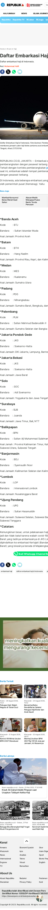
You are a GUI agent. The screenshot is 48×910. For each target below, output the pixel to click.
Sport (41, 855)
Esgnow (3, 862)
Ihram (9, 49)
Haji (15, 49)
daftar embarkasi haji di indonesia (29, 571)
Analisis (23, 855)
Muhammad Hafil (11, 66)
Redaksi (23, 878)
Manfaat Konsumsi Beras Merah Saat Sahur (10, 199)
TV (1, 866)
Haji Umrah (9, 13)
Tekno (22, 858)
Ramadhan (24, 866)
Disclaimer (4, 882)
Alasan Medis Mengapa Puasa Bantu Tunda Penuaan (33, 201)
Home (2, 49)
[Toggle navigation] (3, 5)
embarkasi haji (6, 571)
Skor (41, 847)
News (24, 13)
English (42, 862)
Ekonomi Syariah (27, 847)
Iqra (21, 851)
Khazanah (4, 851)
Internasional (5, 858)
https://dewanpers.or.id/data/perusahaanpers (21, 896)
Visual (22, 862)
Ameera (3, 847)
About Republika (7, 878)
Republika (6, 19)
